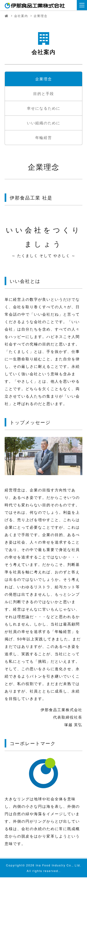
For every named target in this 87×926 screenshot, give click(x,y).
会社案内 (21, 16)
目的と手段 (43, 93)
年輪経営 (43, 137)
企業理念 (43, 78)
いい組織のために (43, 122)
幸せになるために (43, 108)
